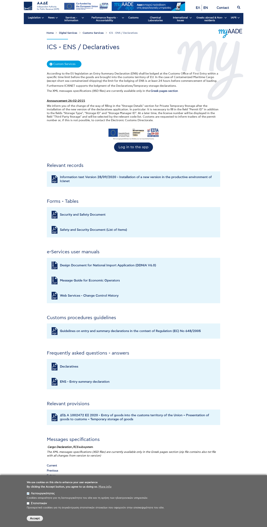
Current (52, 465)
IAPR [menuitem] (232, 20)
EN (205, 7)
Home (50, 33)
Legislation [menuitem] (32, 20)
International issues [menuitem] (178, 20)
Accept (35, 518)
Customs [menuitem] (133, 17)
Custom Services (64, 64)
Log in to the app (133, 147)
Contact (223, 7)
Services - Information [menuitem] (68, 20)
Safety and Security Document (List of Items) (93, 229)
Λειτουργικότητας (43, 493)
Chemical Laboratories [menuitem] (155, 19)
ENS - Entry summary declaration (85, 381)
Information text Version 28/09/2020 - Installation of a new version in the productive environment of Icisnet (136, 179)
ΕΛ (198, 7)
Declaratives (69, 366)
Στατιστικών (39, 503)
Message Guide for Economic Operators (90, 280)
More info (105, 486)
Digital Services (68, 33)
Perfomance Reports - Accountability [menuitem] (101, 20)
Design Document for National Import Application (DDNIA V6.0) (108, 265)
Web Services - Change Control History (89, 295)
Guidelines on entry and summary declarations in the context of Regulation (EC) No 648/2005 (130, 331)
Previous (52, 470)
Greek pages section (164, 91)
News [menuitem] (49, 20)
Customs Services (93, 33)
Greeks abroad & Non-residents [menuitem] (207, 20)
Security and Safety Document (83, 214)
